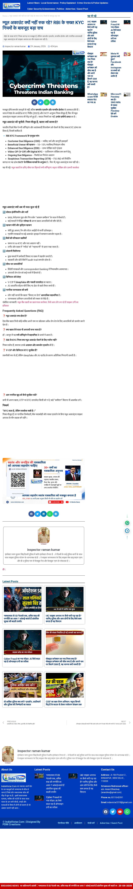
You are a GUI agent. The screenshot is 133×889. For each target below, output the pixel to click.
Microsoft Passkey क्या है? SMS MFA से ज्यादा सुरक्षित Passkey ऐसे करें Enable (116, 105)
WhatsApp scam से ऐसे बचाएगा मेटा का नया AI (92, 98)
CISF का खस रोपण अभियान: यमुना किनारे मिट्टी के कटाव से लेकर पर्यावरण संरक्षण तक (64, 703)
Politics (60, 9)
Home (5, 16)
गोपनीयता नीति (63, 823)
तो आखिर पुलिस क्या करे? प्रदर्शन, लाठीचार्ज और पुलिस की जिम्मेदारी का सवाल (22, 703)
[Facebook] (3, 569)
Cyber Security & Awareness (41, 9)
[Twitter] (113, 811)
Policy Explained (68, 3)
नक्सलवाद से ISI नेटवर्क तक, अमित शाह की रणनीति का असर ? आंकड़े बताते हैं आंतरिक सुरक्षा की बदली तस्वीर (21, 618)
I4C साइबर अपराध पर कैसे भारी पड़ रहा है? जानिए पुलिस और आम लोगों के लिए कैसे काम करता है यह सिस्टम (63, 618)
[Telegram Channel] (127, 530)
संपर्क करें (91, 823)
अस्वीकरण (78, 823)
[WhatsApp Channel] (127, 523)
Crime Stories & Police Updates (92, 3)
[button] (34, 102)
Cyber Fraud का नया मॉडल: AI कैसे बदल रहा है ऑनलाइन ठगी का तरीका (22, 660)
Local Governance (50, 3)
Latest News (33, 3)
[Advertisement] (43, 187)
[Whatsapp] (127, 811)
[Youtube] (120, 811)
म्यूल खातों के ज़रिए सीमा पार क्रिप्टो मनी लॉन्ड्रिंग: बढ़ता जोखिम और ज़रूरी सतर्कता (45, 167)
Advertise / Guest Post (77, 9)
